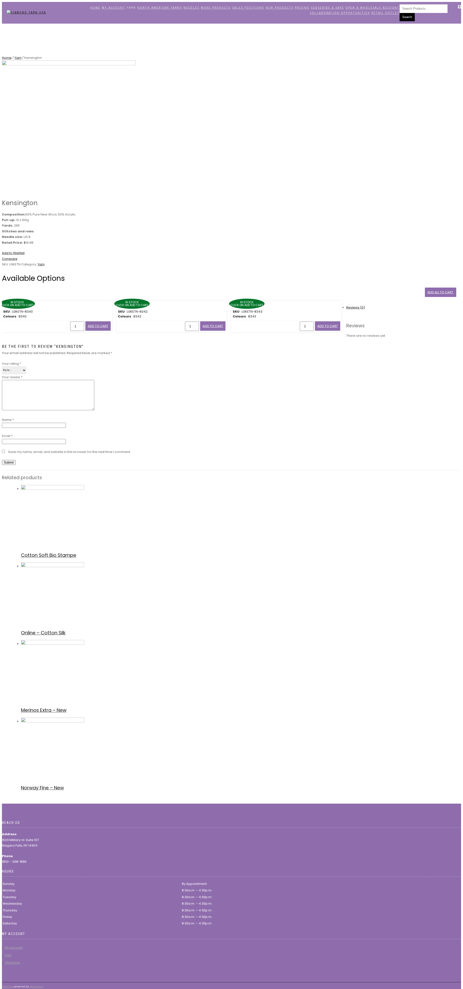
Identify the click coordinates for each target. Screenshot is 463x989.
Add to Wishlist (13, 253)
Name (8, 419)
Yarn (17, 57)
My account (113, 7)
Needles (191, 7)
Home (95, 7)
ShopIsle (8, 986)
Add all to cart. (440, 292)
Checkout (12, 962)
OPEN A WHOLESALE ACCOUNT (373, 7)
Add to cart (98, 326)
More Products (216, 7)
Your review (12, 377)
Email (7, 436)
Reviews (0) (355, 307)
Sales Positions (248, 7)
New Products (279, 7)
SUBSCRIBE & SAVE (327, 7)
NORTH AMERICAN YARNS (159, 7)
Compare (9, 258)
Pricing (302, 7)
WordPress (36, 986)
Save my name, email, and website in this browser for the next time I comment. (69, 452)
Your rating (11, 363)
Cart (8, 955)
